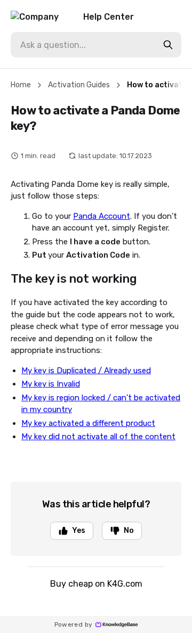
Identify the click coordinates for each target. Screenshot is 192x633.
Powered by (73, 624)
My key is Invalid (50, 384)
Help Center (108, 17)
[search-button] (168, 45)
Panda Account (101, 216)
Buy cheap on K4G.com (96, 584)
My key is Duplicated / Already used (86, 370)
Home (21, 84)
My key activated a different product (88, 423)
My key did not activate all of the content (98, 436)
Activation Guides (79, 84)
